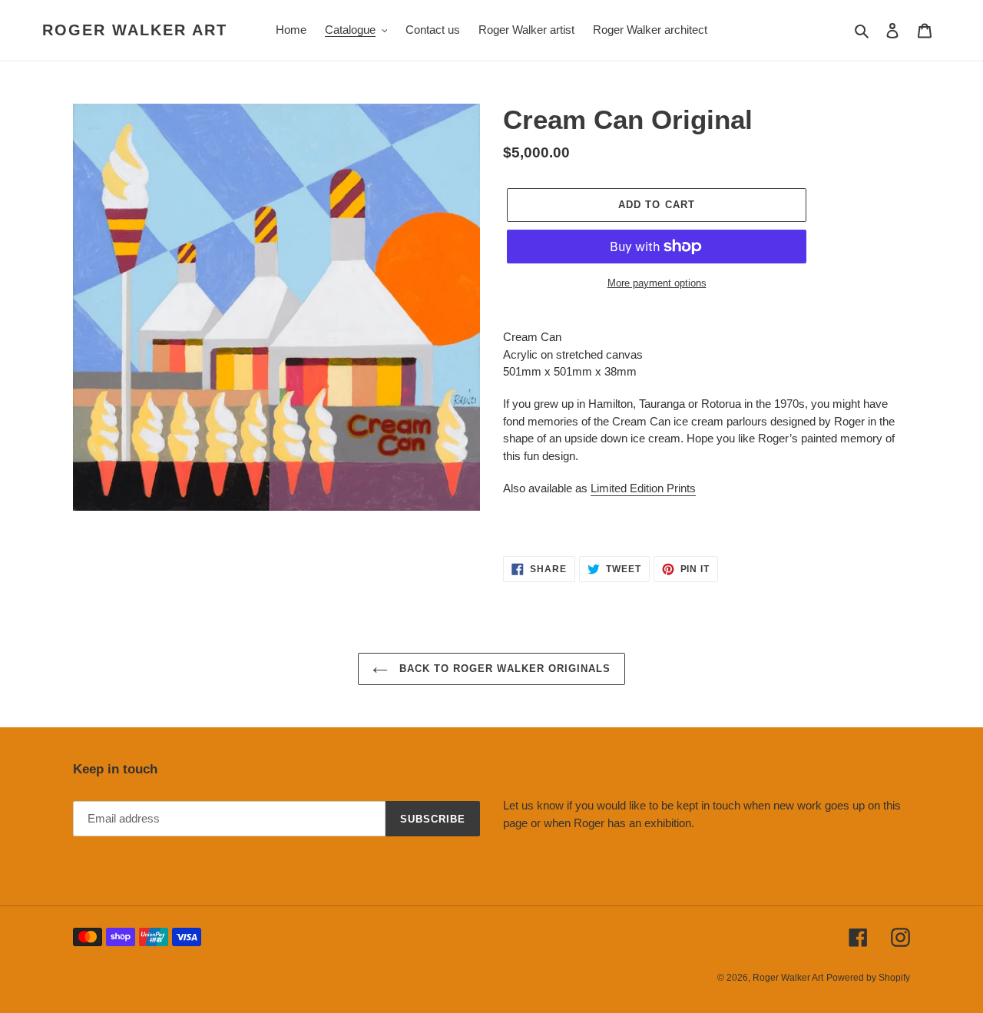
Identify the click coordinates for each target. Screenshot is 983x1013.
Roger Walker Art (134, 30)
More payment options (657, 283)
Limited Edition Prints (643, 488)
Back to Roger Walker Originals (503, 668)
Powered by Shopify (868, 977)
